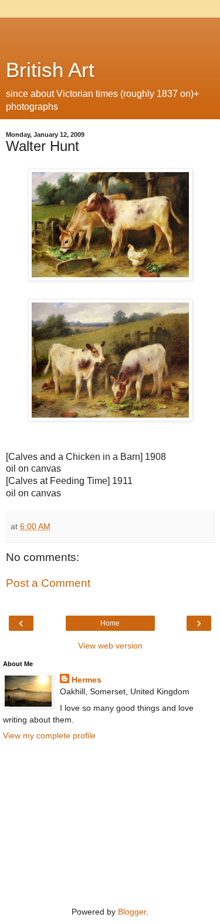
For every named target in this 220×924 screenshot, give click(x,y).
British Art (50, 70)
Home (110, 623)
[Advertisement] (110, 32)
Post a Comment (48, 583)
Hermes (86, 679)
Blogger (132, 911)
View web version (110, 645)
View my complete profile (49, 735)
